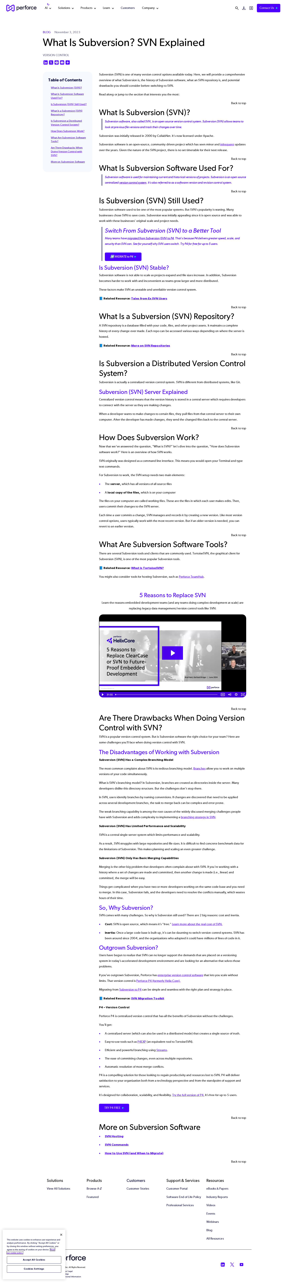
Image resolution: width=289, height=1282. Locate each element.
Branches (199, 768)
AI (46, 8)
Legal (70, 1271)
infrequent (227, 144)
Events (210, 1213)
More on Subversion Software (68, 161)
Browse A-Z (94, 1188)
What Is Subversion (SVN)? (66, 87)
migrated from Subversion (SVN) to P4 (150, 238)
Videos (210, 1205)
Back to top (238, 103)
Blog (209, 1230)
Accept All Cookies (34, 1260)
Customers (128, 8)
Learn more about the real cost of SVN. (197, 924)
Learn (106, 8)
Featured (93, 1197)
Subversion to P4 (130, 989)
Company (148, 8)
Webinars (212, 1222)
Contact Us (267, 8)
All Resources (215, 1238)
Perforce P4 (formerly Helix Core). (158, 981)
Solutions (64, 8)
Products (86, 8)
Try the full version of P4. (188, 1095)
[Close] (61, 1234)
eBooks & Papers (217, 1188)
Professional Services (180, 1205)
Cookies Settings (34, 1269)
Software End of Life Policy (183, 1197)
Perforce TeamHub (191, 577)
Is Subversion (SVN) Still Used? (69, 104)
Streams (161, 1050)
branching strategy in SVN (198, 817)
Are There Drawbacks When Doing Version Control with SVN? (67, 151)
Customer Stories (138, 1188)
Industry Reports (217, 1197)
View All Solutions (58, 1188)
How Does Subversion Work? (67, 131)
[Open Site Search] (237, 8)
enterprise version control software (180, 975)
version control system (133, 182)
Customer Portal (176, 1188)
